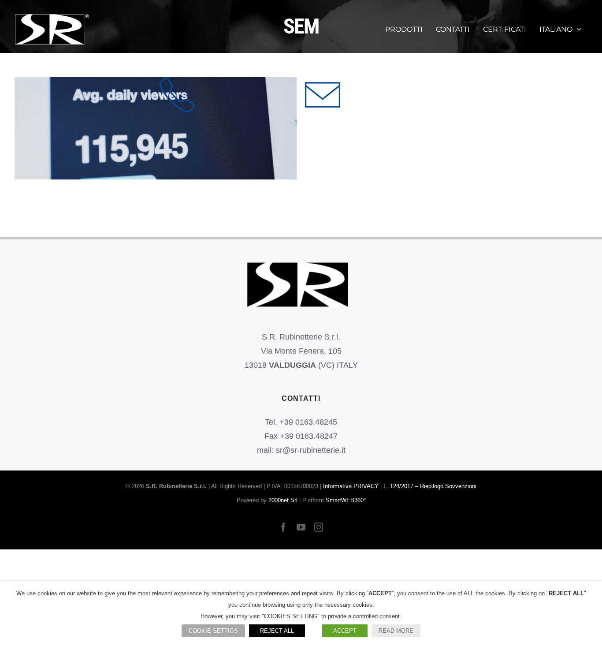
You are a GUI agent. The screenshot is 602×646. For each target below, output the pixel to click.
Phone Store (323, 128)
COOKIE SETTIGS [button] (213, 630)
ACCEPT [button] (345, 630)
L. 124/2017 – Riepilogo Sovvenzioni (429, 486)
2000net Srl (282, 500)
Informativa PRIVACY (351, 486)
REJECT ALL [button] (277, 630)
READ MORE (396, 630)
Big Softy (155, 128)
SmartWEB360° (346, 500)
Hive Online (178, 128)
